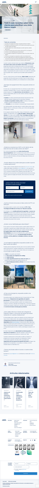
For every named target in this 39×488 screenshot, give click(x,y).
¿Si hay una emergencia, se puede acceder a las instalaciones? (18, 56)
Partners (16, 426)
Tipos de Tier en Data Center (30, 395)
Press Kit (16, 435)
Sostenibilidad (17, 433)
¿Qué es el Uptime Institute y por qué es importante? (7, 396)
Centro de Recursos (8, 20)
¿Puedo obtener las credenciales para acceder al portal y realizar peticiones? (18, 48)
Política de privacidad (12, 481)
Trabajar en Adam (18, 432)
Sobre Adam (17, 431)
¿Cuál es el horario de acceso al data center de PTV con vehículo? (18, 50)
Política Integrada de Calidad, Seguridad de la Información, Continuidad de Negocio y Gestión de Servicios (18, 484)
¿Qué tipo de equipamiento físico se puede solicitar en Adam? (18, 43)
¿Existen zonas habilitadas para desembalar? (14, 51)
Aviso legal (5, 481)
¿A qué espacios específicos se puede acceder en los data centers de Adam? (19, 54)
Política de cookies (6, 486)
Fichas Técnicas (33, 425)
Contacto (16, 436)
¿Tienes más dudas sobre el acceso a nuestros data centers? (17, 60)
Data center (8, 29)
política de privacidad (18, 195)
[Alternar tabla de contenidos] (33, 42)
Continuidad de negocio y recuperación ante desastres (19, 396)
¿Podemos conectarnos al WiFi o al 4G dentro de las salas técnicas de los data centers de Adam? (19, 46)
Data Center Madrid (17, 422)
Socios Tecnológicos (18, 427)
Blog (14, 20)
